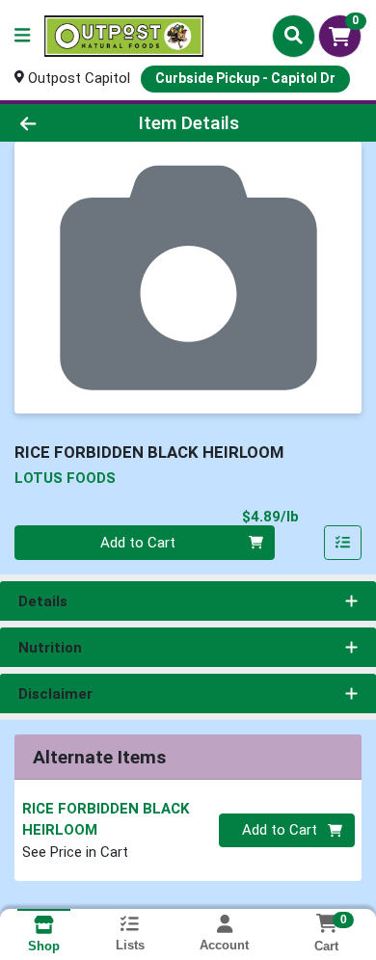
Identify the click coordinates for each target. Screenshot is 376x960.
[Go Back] (57, 123)
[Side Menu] (22, 36)
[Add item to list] (343, 542)
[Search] (293, 35)
